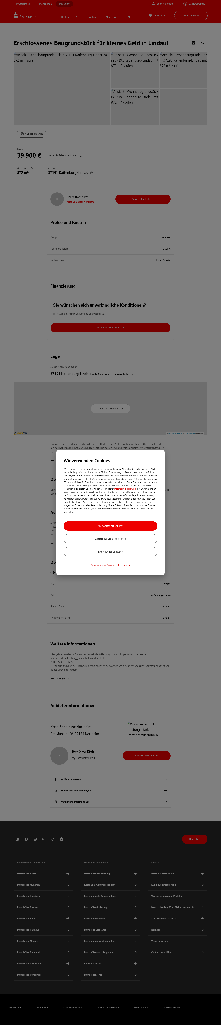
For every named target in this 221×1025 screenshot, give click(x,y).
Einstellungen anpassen (110, 551)
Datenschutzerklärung (125, 489)
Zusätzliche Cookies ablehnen (110, 538)
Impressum (124, 565)
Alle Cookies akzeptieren (110, 526)
